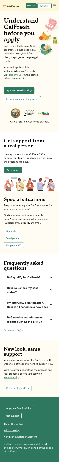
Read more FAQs (13, 330)
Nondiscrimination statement (20, 436)
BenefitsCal (15, 74)
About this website (14, 424)
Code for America (17, 447)
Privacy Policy (12, 430)
